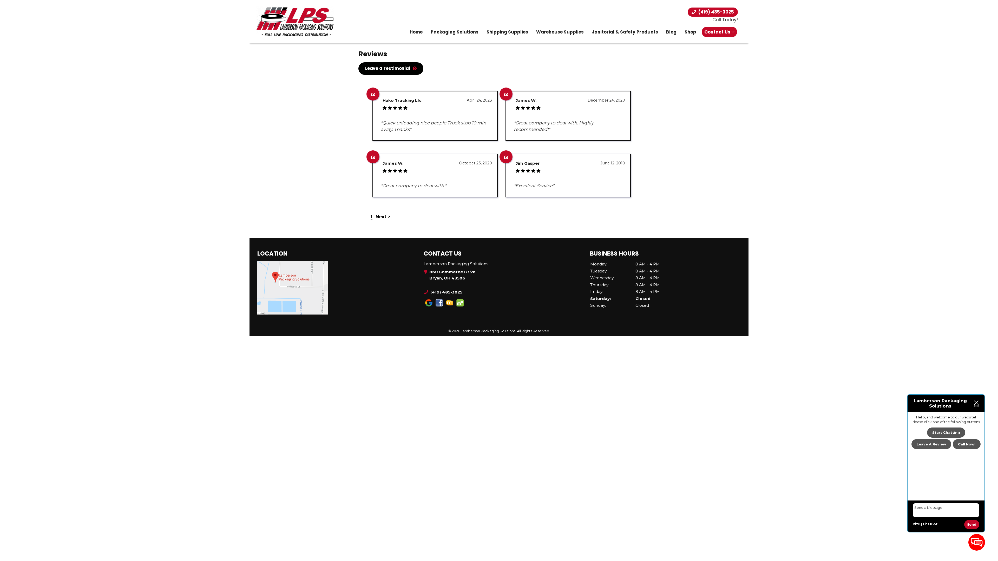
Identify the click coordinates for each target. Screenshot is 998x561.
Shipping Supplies (507, 32)
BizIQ (917, 524)
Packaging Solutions (454, 32)
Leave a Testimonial (387, 68)
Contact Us (717, 32)
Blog (671, 32)
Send (971, 524)
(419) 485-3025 (715, 12)
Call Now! (966, 444)
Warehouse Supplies (560, 32)
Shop (690, 32)
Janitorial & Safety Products (625, 32)
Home (416, 32)
